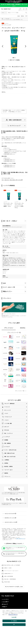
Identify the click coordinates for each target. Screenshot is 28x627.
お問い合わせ (4, 604)
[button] (14, 120)
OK (14, 624)
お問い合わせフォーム (20, 538)
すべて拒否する (14, 620)
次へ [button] (25, 46)
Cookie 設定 (14, 617)
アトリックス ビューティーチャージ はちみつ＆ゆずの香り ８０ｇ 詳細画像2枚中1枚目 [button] (13, 57)
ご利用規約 (4, 606)
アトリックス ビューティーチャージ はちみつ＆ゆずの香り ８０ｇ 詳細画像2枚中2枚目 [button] (15, 57)
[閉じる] (25, 611)
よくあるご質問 (4, 601)
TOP (2, 18)
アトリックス (7, 18)
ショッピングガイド (5, 599)
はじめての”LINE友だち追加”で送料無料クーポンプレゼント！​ (14, 5)
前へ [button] (2, 46)
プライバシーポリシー (13, 614)
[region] (14, 618)
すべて (3, 12)
